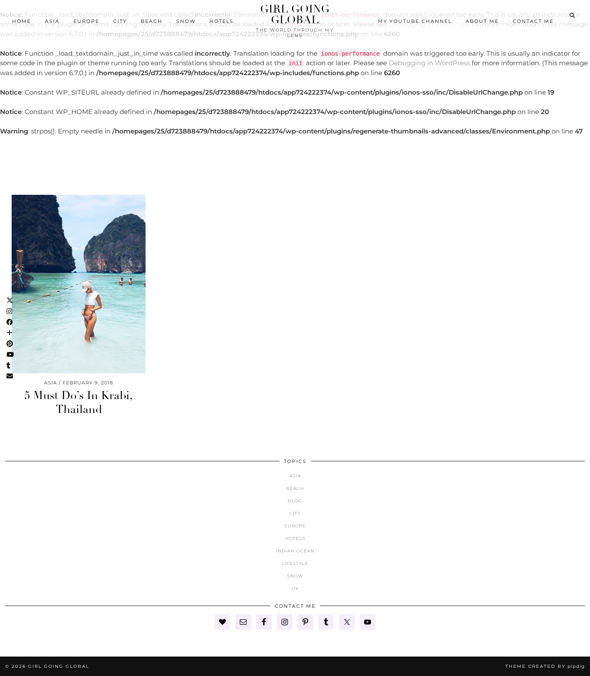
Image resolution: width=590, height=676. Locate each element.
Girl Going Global (295, 14)
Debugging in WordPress (429, 63)
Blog (295, 501)
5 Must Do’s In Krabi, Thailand (79, 402)
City (120, 21)
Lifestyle (295, 563)
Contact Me (533, 21)
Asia (52, 21)
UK (295, 588)
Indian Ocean (295, 551)
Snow (186, 21)
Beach (151, 21)
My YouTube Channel (415, 21)
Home (21, 21)
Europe (86, 21)
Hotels (221, 21)
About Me (482, 21)
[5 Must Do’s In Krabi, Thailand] (79, 284)
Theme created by (545, 666)
